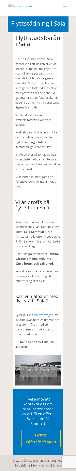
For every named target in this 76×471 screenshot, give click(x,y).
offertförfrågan (43, 315)
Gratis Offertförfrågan (41, 438)
